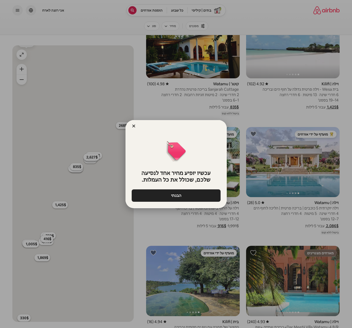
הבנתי (176, 195)
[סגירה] (134, 126)
